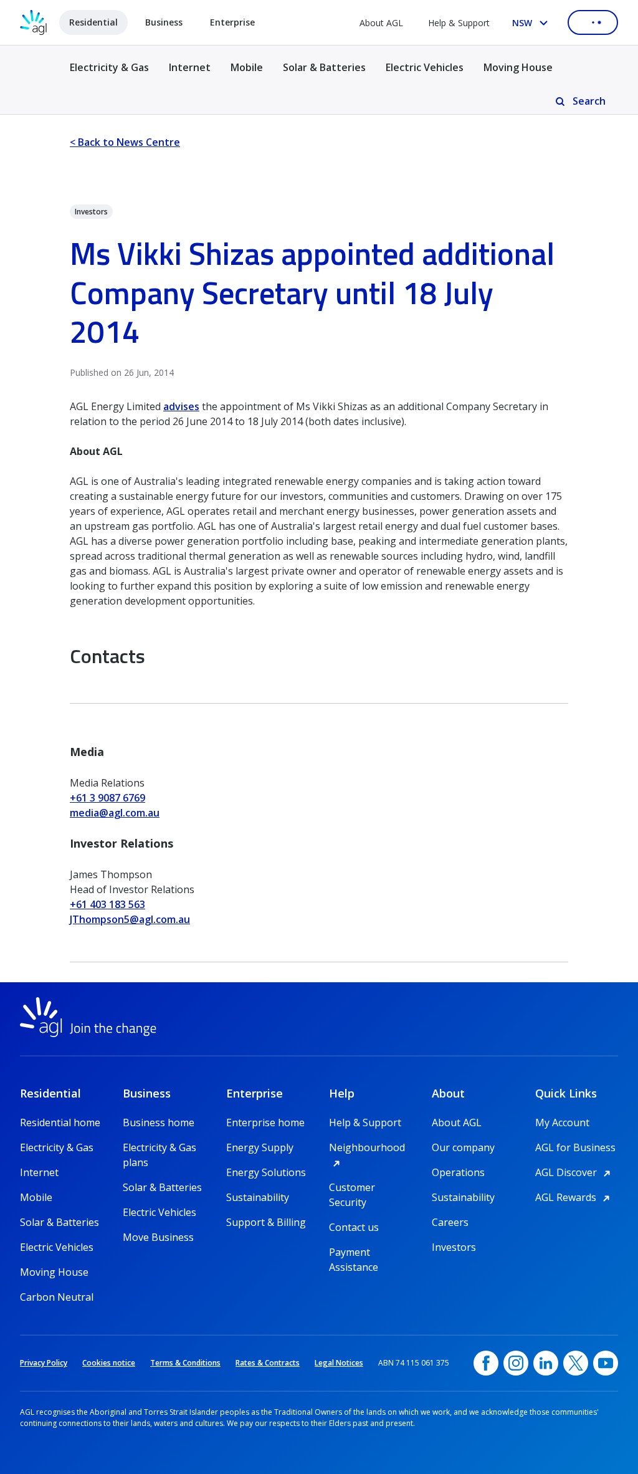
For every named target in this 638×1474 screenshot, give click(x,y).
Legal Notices (339, 1362)
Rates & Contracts (268, 1362)
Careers (450, 1222)
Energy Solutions (266, 1172)
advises (181, 406)
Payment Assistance (353, 1252)
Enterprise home (265, 1122)
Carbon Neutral (56, 1297)
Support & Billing (266, 1222)
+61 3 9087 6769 (107, 798)
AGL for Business (575, 1147)
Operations (458, 1172)
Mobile (247, 67)
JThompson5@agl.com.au (130, 919)
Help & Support (459, 23)
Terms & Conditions (185, 1362)
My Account (562, 1122)
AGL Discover (574, 1172)
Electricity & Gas (109, 74)
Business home (158, 1122)
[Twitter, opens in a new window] (575, 1363)
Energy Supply (259, 1147)
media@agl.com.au (115, 813)
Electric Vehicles (425, 67)
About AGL (381, 23)
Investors (454, 1247)
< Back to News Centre (125, 142)
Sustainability (257, 1197)
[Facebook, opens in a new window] (486, 1363)
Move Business (158, 1237)
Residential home (60, 1122)
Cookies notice (108, 1362)
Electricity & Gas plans (159, 1148)
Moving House (518, 67)
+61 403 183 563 (107, 904)
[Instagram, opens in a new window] (515, 1363)
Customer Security (352, 1187)
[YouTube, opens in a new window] (605, 1363)
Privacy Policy (43, 1362)
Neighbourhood (370, 1147)
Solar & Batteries (324, 67)
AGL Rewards (574, 1197)
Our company (463, 1147)
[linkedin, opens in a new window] (545, 1363)
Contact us (354, 1227)
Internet (190, 67)
